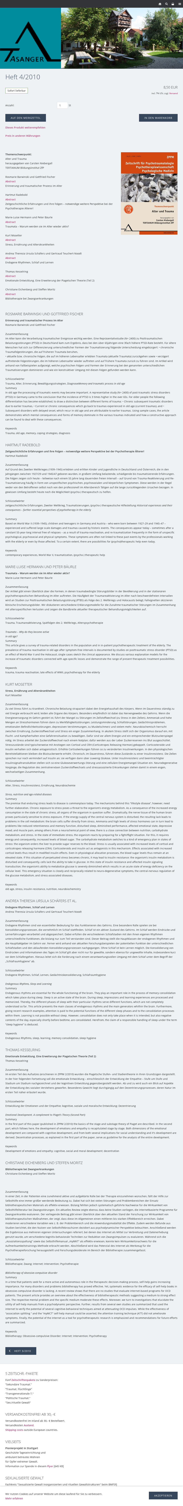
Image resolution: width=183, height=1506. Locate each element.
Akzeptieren (163, 1495)
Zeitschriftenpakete (23, 1380)
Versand (173, 93)
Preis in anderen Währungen (22, 135)
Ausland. (29, 1425)
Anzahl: (9, 105)
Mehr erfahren (14, 1498)
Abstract (10, 181)
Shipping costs (14, 1430)
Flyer (50, 1466)
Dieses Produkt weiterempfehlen (25, 127)
